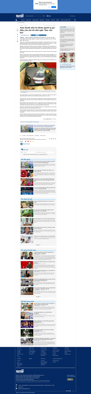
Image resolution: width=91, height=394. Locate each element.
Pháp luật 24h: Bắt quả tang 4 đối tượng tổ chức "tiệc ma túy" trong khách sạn (67, 31)
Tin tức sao (19, 360)
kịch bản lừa (37, 135)
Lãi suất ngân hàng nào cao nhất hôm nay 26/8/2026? (43, 313)
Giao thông (18, 352)
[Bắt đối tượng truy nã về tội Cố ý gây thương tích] (27, 222)
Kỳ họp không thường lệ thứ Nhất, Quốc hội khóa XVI (67, 22)
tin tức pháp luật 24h (30, 135)
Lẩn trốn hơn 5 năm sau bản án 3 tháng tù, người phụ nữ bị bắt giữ (44, 228)
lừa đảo (24, 135)
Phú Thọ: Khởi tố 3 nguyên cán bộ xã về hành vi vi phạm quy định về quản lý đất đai (44, 304)
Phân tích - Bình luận (68, 351)
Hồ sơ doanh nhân (44, 354)
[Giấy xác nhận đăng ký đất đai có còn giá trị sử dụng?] (27, 204)
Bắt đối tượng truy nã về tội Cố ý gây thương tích (44, 218)
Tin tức (23, 20)
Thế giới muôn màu (68, 354)
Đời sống (42, 20)
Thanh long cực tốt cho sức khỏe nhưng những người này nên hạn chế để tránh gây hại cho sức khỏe (44, 180)
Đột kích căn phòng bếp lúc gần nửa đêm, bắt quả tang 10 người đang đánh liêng (44, 280)
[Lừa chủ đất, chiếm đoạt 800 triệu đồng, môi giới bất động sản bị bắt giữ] (67, 57)
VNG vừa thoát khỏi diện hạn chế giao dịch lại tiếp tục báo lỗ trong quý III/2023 (44, 188)
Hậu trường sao (19, 363)
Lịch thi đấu (42, 360)
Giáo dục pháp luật (66, 20)
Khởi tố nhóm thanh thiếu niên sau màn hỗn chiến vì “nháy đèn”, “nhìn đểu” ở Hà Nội (44, 288)
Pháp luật (28, 20)
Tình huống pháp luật (32, 351)
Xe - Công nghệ (43, 352)
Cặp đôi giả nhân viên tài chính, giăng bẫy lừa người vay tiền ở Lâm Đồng (44, 253)
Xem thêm (38, 245)
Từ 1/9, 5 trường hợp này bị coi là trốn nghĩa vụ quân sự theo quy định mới (67, 36)
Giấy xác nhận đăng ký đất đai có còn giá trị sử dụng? (44, 202)
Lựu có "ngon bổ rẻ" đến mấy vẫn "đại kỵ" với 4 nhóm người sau (44, 171)
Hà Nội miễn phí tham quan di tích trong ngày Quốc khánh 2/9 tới (44, 330)
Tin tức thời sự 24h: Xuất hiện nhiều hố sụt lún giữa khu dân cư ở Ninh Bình (44, 210)
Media (57, 20)
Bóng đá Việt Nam (43, 363)
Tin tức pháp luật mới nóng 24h (31, 122)
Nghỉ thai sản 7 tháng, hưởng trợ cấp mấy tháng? (44, 236)
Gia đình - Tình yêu (56, 351)
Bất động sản (43, 355)
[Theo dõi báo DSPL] (38, 35)
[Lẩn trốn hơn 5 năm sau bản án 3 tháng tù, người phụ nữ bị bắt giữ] (27, 230)
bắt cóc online (42, 135)
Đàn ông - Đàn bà (55, 355)
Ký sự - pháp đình (32, 352)
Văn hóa (53, 20)
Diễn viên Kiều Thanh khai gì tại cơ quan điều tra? (44, 270)
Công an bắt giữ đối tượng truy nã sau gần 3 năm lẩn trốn (44, 262)
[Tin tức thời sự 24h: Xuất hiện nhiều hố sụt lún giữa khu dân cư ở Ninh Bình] (27, 213)
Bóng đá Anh (43, 364)
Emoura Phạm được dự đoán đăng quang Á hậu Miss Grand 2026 (44, 321)
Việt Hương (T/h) (25, 35)
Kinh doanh (35, 20)
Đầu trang (68, 390)
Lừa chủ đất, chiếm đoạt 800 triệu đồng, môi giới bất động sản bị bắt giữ (67, 67)
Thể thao (18, 366)
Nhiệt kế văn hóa (19, 364)
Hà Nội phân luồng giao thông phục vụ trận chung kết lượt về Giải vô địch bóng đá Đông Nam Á (44, 339)
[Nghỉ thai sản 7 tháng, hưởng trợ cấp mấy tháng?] (27, 239)
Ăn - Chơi (54, 352)
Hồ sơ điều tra (31, 354)
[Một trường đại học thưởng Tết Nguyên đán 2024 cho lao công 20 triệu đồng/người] (27, 128)
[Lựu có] (27, 173)
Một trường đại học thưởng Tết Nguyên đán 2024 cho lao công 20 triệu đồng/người (44, 126)
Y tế (17, 355)
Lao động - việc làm (20, 354)
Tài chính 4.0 (43, 351)
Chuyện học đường (56, 360)
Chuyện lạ (54, 354)
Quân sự (66, 352)
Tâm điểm (18, 351)
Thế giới (48, 20)
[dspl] (16, 20)
